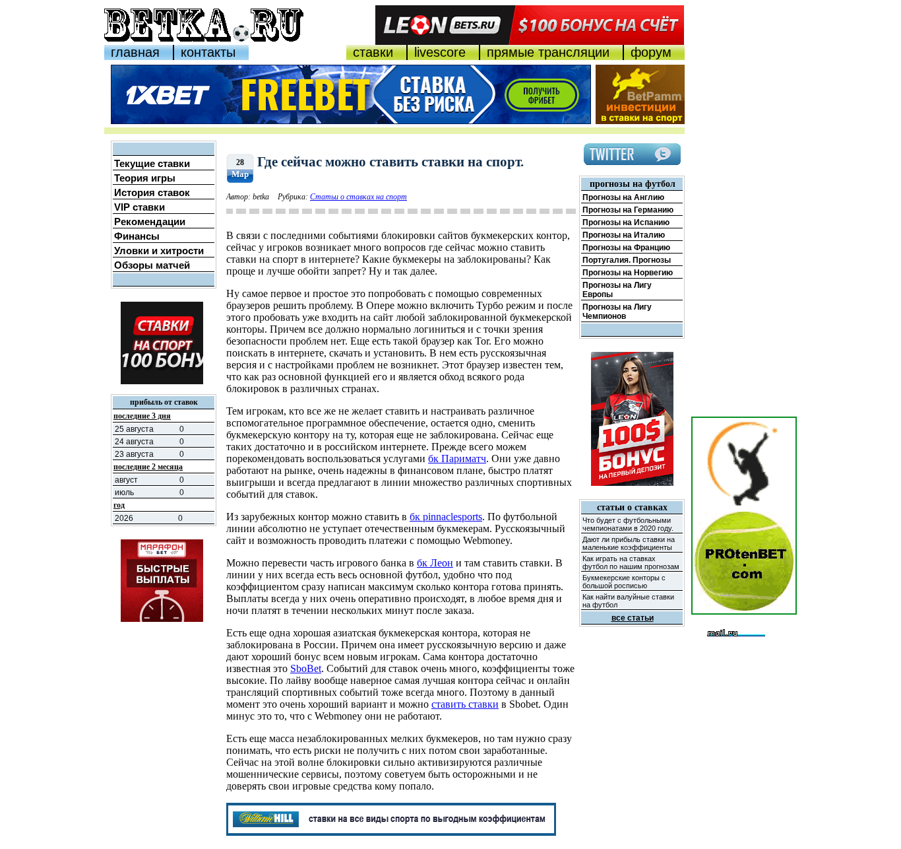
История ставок (152, 192)
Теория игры (144, 178)
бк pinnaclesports (446, 516)
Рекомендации (149, 221)
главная (135, 52)
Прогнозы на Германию (627, 210)
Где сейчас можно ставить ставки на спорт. (390, 162)
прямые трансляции (548, 52)
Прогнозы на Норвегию (627, 272)
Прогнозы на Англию (623, 197)
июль (124, 492)
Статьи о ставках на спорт (358, 196)
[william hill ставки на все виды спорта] (391, 832)
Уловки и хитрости (159, 250)
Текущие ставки (152, 163)
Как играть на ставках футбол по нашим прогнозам (630, 562)
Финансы (137, 236)
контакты (208, 52)
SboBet (305, 668)
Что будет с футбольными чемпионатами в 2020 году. (627, 524)
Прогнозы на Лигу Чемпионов (617, 311)
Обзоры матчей (152, 265)
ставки (373, 52)
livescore (440, 52)
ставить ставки (465, 704)
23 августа (134, 454)
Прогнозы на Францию (626, 247)
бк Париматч (457, 458)
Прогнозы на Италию (623, 235)
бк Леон (435, 562)
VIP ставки (139, 207)
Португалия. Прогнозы (626, 260)
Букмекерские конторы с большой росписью (624, 582)
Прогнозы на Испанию (625, 222)
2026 (124, 518)
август (126, 480)
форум (651, 52)
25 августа (134, 429)
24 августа (134, 441)
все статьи (632, 618)
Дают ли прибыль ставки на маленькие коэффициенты (628, 543)
